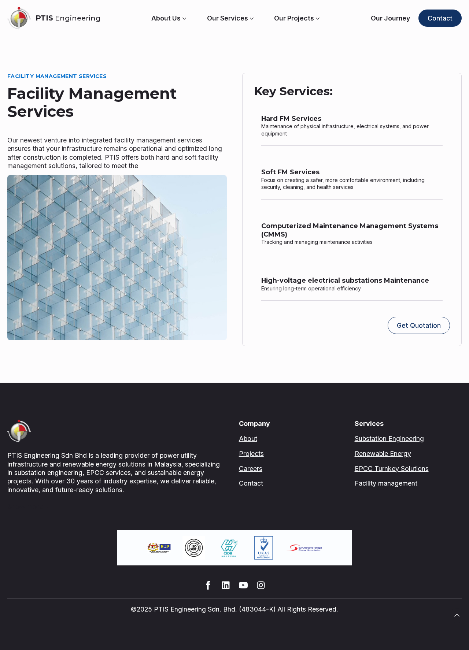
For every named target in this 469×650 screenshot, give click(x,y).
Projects (251, 453)
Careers (250, 468)
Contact (251, 483)
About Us (166, 18)
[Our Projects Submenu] (317, 18)
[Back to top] (457, 615)
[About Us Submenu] (184, 18)
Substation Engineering (389, 438)
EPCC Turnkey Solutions (392, 468)
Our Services (227, 18)
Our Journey (390, 18)
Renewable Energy (383, 453)
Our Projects (294, 18)
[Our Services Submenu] (251, 18)
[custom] (208, 585)
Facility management (386, 483)
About (248, 438)
